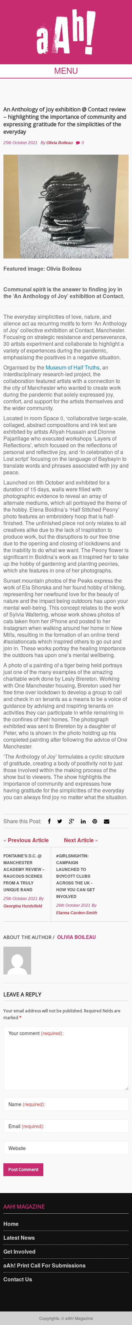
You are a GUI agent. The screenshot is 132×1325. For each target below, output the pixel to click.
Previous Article (26, 840)
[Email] (106, 821)
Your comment (36, 1033)
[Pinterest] (94, 821)
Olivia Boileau (59, 142)
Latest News (19, 1237)
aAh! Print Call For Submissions (44, 1265)
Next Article (81, 840)
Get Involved (19, 1251)
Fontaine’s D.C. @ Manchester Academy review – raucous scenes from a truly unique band (24, 873)
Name (26, 1104)
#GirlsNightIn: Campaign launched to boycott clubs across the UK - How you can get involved (75, 876)
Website (17, 1148)
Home (11, 1224)
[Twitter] (59, 821)
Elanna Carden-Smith (76, 913)
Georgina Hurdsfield (22, 906)
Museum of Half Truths (73, 367)
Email (26, 1126)
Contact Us (17, 1279)
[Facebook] (49, 821)
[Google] (71, 821)
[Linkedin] (83, 821)
